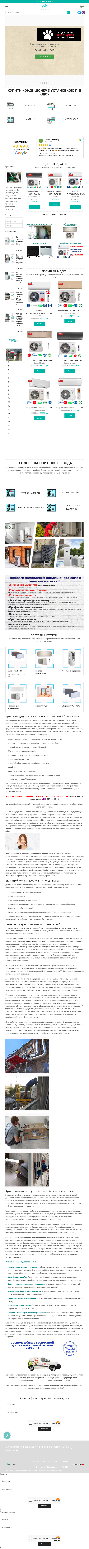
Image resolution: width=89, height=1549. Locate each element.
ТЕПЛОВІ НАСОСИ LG (30, 493)
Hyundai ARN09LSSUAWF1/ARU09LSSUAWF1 (54, 192)
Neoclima (9, 984)
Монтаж (65, 1462)
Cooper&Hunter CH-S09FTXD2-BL (70, 360)
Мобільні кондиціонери (71, 671)
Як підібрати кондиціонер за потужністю (21, 259)
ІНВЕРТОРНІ (71, 105)
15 (9, 418)
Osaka (21, 984)
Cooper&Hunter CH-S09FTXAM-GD (70, 311)
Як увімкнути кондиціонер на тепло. (21, 241)
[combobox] (14, 226)
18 (9, 430)
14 (9, 414)
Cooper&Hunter (75, 197)
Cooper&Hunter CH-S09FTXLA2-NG (69, 408)
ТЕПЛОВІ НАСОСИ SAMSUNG (31, 507)
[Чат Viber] (83, 12)
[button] (40, 83)
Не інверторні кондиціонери (13, 707)
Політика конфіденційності (47, 1467)
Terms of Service (55, 1470)
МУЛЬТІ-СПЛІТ (71, 119)
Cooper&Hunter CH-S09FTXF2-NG (39, 408)
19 (9, 434)
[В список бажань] (40, 175)
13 (9, 410)
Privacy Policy (44, 1470)
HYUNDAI (34, 197)
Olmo (15, 984)
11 (9, 402)
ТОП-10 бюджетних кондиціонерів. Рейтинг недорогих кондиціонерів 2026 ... (22, 320)
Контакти (46, 1462)
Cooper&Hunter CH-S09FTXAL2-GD (39, 360)
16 (9, 422)
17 (9, 426)
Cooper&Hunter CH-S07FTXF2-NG (75, 192)
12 (9, 406)
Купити (34, 207)
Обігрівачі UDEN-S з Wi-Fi (16, 675)
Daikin (44, 941)
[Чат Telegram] (79, 12)
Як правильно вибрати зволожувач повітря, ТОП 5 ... (21, 277)
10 (9, 398)
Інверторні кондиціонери (40, 672)
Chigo (73, 982)
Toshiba (51, 941)
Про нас (35, 1462)
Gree (39, 941)
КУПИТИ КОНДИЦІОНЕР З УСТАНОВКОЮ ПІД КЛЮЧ (44, 92)
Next (8, 443)
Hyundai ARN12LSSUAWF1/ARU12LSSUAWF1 (34, 192)
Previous (8, 438)
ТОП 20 (65, 1467)
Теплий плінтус (41, 706)
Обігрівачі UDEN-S (15, 671)
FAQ (56, 1462)
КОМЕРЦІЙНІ (31, 119)
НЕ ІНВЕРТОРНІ (31, 105)
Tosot (78, 982)
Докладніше (44, 52)
